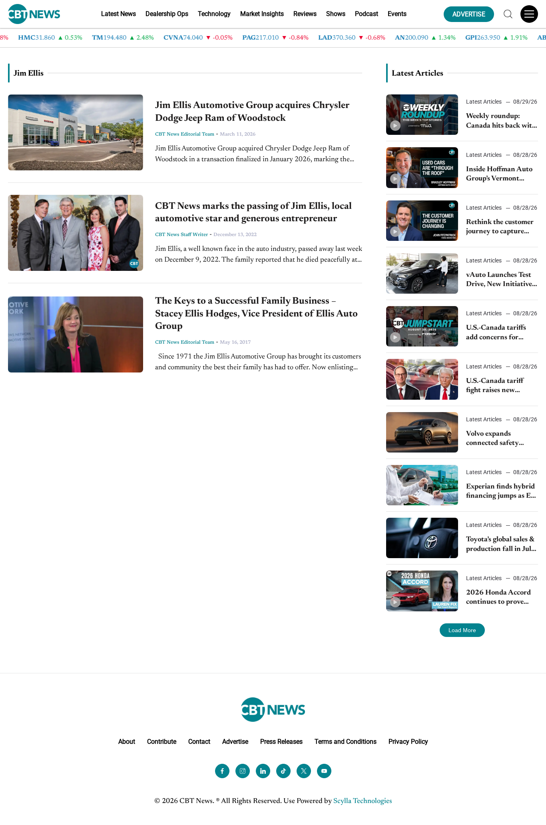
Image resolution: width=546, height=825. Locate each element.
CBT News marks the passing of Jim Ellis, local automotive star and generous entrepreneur (253, 213)
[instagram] (242, 771)
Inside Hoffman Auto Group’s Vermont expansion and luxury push (500, 175)
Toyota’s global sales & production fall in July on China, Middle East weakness (501, 545)
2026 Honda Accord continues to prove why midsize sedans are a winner (498, 598)
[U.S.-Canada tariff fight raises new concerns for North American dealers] (422, 379)
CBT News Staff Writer (181, 234)
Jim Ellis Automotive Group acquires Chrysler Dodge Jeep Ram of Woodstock (252, 112)
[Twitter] (304, 771)
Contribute (161, 741)
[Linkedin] (263, 771)
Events (397, 14)
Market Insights (262, 14)
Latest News (118, 14)
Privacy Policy (408, 741)
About (126, 741)
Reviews (305, 14)
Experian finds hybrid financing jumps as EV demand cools (501, 492)
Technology (214, 14)
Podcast (366, 14)
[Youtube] (324, 771)
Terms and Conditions (346, 741)
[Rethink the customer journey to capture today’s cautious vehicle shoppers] (422, 220)
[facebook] (222, 771)
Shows (335, 14)
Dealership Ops (166, 14)
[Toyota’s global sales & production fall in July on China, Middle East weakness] (422, 538)
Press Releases (281, 741)
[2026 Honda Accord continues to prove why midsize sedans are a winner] (422, 591)
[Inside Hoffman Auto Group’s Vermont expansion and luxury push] (422, 167)
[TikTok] (283, 771)
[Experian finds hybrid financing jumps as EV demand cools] (422, 485)
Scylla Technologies (362, 801)
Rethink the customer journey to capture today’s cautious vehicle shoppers (500, 228)
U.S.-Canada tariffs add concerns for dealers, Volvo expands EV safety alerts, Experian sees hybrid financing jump (501, 333)
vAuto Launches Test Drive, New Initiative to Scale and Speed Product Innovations (499, 281)
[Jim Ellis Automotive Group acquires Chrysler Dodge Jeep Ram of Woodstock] (75, 132)
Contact (199, 741)
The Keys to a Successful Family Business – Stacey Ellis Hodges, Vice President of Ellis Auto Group (256, 313)
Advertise (235, 741)
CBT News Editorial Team (184, 134)
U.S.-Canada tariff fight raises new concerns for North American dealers (496, 387)
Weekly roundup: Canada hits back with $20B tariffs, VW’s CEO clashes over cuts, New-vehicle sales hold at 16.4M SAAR (501, 122)
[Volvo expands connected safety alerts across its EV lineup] (422, 432)
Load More (462, 630)
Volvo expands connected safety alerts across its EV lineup (495, 440)
